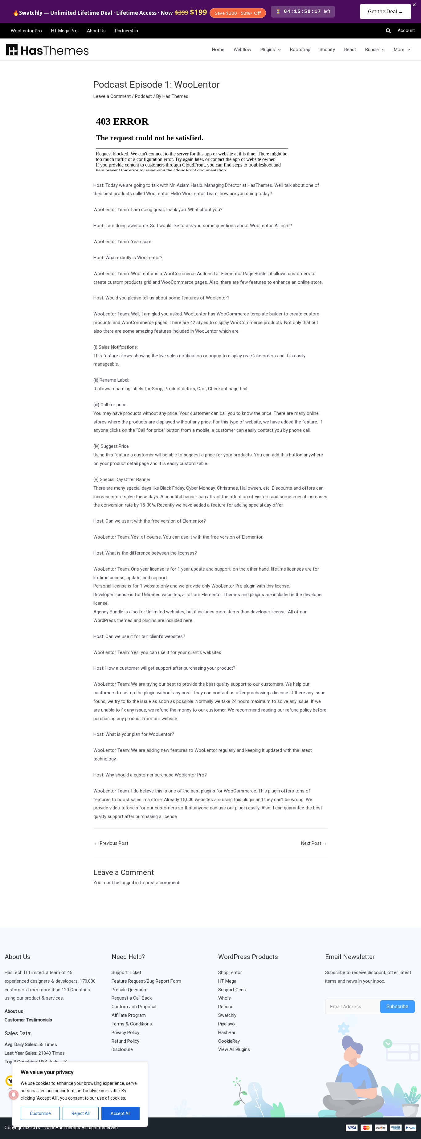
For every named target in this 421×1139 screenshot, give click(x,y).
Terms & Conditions (132, 1024)
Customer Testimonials (28, 1020)
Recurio (226, 1006)
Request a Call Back (132, 998)
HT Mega (227, 981)
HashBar (226, 1032)
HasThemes (67, 1127)
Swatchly (227, 1015)
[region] (80, 1094)
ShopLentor (230, 972)
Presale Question (129, 990)
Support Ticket (126, 972)
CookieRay (229, 1041)
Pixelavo (226, 1024)
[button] (388, 31)
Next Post (314, 843)
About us (14, 1011)
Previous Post (111, 843)
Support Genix (232, 990)
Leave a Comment (112, 96)
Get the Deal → (385, 11)
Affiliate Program (129, 1015)
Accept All (120, 1113)
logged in (130, 882)
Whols (224, 998)
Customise (40, 1113)
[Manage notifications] (13, 1095)
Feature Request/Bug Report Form (146, 981)
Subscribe (397, 1006)
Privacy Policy (125, 1032)
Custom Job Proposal (134, 1006)
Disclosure (122, 1049)
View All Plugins (234, 1049)
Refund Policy (125, 1041)
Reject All (81, 1113)
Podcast (143, 96)
